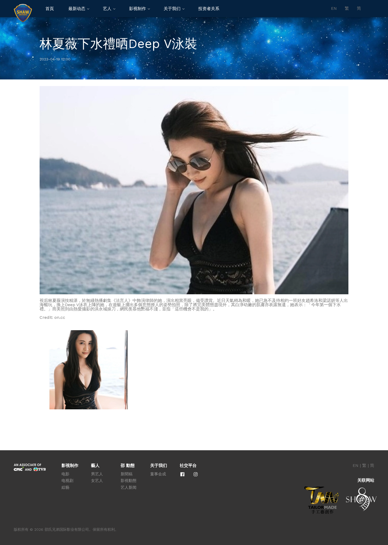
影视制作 (137, 8)
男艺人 (97, 474)
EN (334, 8)
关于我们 (172, 8)
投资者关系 (208, 8)
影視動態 (128, 480)
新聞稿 (127, 474)
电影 (65, 474)
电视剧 (67, 480)
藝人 (95, 465)
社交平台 (188, 465)
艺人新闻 (128, 487)
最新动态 (76, 8)
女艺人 (97, 480)
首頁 (49, 8)
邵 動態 (128, 465)
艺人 (107, 8)
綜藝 (65, 487)
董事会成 (158, 474)
